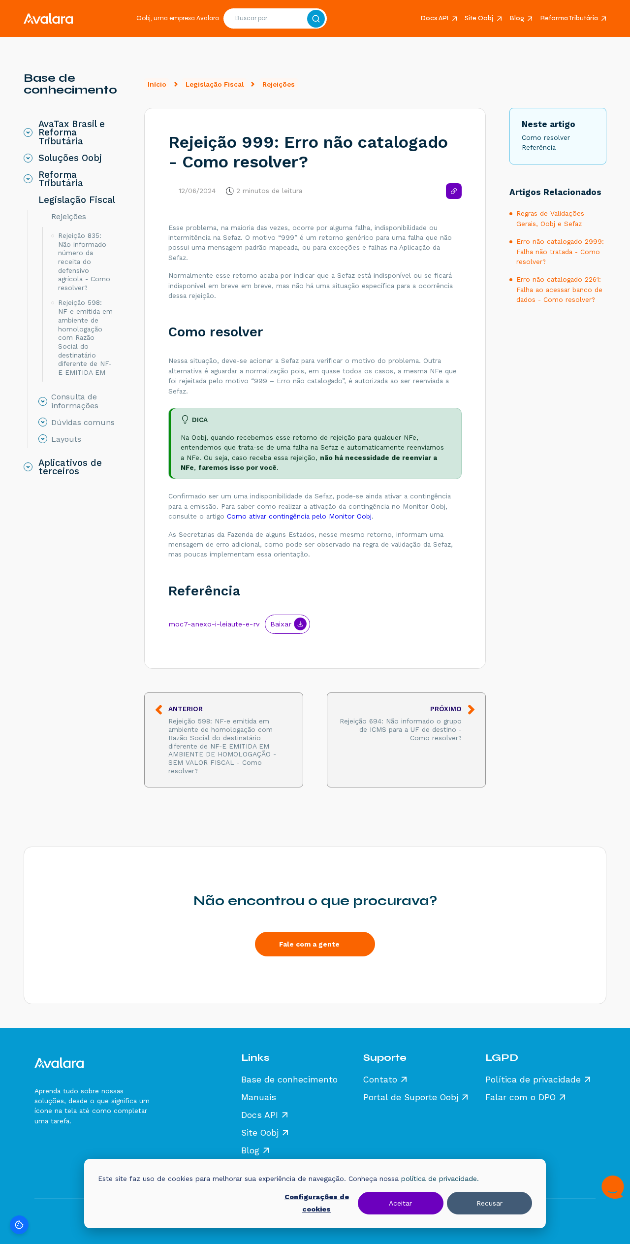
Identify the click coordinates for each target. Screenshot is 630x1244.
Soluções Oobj (70, 158)
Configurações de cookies (316, 1203)
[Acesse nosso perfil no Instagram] (63, 1148)
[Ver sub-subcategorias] (42, 216)
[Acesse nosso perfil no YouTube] (106, 1148)
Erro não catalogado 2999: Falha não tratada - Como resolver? (560, 251)
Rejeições (278, 84)
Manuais (258, 1097)
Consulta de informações (74, 401)
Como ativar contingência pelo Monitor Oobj (299, 516)
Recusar (489, 1203)
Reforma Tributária (569, 18)
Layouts (66, 439)
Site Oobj (479, 18)
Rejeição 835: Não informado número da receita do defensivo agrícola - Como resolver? (84, 261)
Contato (380, 1080)
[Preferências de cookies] (19, 1224)
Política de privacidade (533, 1080)
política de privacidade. (440, 1178)
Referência (204, 591)
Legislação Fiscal (215, 84)
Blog (517, 18)
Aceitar (400, 1203)
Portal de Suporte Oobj (410, 1097)
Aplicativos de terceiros (70, 467)
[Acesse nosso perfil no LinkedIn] (85, 1148)
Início (157, 84)
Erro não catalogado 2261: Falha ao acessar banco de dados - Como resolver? (559, 289)
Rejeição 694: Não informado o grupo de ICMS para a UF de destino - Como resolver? (401, 723)
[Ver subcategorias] (28, 132)
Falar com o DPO (520, 1097)
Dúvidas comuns (83, 422)
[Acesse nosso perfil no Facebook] (41, 1148)
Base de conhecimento (289, 1080)
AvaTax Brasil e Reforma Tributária (71, 133)
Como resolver (215, 332)
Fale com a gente (309, 944)
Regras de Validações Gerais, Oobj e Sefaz (550, 218)
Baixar (280, 624)
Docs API (434, 18)
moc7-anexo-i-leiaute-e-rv (213, 624)
